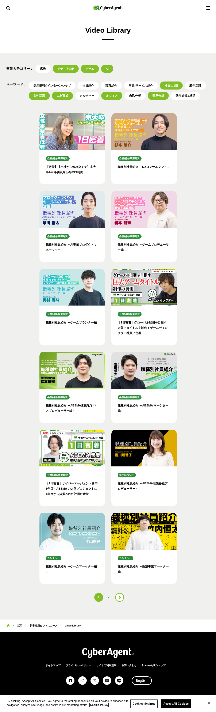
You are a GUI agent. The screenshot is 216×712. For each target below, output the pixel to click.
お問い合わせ (129, 665)
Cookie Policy (99, 705)
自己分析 (135, 95)
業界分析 (158, 95)
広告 (43, 68)
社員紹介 (88, 85)
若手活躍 (195, 85)
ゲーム (89, 68)
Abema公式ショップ (154, 665)
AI (107, 68)
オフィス (112, 95)
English (141, 681)
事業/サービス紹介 (141, 85)
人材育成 (62, 95)
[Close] (209, 703)
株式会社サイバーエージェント (108, 8)
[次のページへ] (119, 597)
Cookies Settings (144, 703)
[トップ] (8, 625)
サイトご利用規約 (106, 665)
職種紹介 (111, 85)
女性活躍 (39, 95)
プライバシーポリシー (78, 665)
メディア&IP (65, 68)
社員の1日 (171, 85)
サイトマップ (53, 665)
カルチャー (87, 95)
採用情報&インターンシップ (52, 85)
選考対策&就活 (185, 95)
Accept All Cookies (176, 703)
